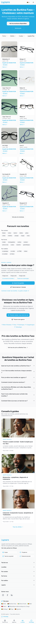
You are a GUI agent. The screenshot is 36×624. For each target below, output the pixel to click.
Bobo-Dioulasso (7, 324)
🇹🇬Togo (11, 609)
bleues (3, 233)
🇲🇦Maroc (4, 606)
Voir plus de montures (18, 217)
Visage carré (13, 275)
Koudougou (21, 324)
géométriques (26, 244)
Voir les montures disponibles (18, 23)
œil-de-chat (5, 244)
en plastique (5, 251)
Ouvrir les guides (19, 283)
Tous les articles (17, 527)
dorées (21, 233)
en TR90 (19, 251)
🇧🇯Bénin (3, 603)
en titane (12, 254)
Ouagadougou (30, 324)
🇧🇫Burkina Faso (11, 603)
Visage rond (5, 275)
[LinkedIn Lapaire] (11, 595)
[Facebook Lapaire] (7, 595)
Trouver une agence (19, 319)
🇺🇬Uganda (18, 609)
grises (26, 233)
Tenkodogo (19, 327)
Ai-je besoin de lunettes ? (8, 278)
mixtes (25, 251)
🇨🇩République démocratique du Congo (18, 606)
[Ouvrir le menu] (33, 2)
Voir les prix (18, 28)
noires (9, 233)
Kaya (15, 324)
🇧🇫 (27, 2)
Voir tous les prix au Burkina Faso (17, 347)
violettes (10, 235)
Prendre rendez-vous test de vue (19, 315)
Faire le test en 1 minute (19, 287)
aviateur (26, 242)
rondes (4, 242)
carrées (19, 242)
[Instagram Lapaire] (3, 595)
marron (15, 233)
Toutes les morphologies (23, 278)
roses (28, 235)
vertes (3, 235)
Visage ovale (22, 275)
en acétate (4, 254)
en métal (13, 251)
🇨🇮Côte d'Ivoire (22, 603)
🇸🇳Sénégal (4, 609)
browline (19, 244)
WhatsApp (5, 616)
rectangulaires (11, 242)
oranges (16, 235)
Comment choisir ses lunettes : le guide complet (14, 290)
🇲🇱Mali (30, 603)
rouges (22, 235)
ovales (12, 244)
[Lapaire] (18, 540)
